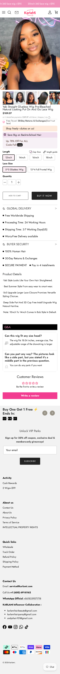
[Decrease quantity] (5, 182)
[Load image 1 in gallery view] (30, 54)
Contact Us (8, 507)
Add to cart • (15, 195)
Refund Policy (9, 556)
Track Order (8, 552)
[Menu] (3, 12)
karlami (12, 662)
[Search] (11, 12)
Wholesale (8, 547)
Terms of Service (11, 522)
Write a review (30, 396)
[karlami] (30, 12)
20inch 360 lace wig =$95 (41, 3)
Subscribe (30, 461)
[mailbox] (17, 12)
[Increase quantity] (18, 182)
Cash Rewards (10, 483)
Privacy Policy (9, 517)
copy (19, 145)
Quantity (7, 176)
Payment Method (11, 566)
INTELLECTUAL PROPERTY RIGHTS (20, 527)
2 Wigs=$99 (9, 488)
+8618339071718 (22, 598)
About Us (7, 512)
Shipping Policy (10, 561)
